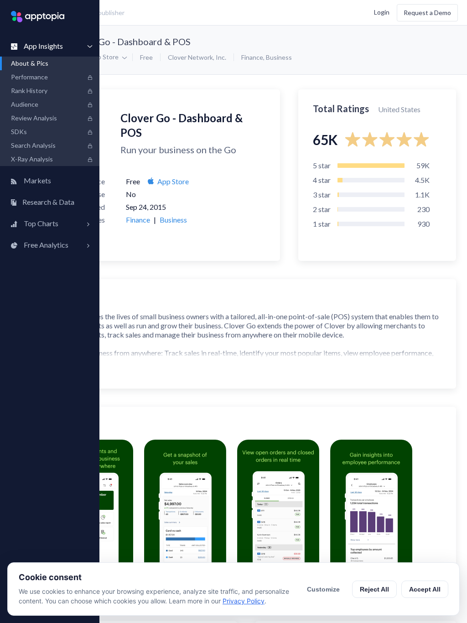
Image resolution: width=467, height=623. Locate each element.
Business (279, 57)
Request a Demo (427, 12)
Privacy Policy (244, 601)
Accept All (425, 589)
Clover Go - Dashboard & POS (129, 41)
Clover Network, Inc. (197, 57)
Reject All (374, 589)
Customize (323, 589)
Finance (252, 57)
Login (381, 12)
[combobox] (171, 13)
